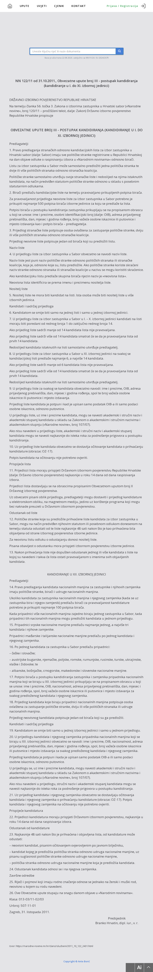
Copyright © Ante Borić (76, 961)
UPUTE (24, 6)
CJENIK (59, 6)
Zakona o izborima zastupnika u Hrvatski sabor (89, 106)
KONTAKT (78, 6)
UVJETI (42, 6)
